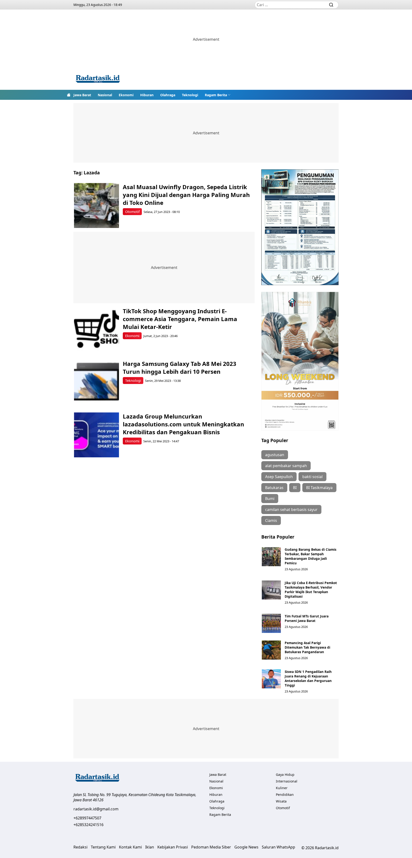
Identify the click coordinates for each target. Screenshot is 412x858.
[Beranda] (68, 95)
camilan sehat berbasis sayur (291, 509)
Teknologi (190, 95)
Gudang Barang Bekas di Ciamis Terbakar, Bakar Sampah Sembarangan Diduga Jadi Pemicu (310, 556)
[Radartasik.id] (98, 79)
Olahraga (167, 95)
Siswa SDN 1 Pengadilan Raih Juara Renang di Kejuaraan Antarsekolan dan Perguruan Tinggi (308, 678)
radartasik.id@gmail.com (95, 809)
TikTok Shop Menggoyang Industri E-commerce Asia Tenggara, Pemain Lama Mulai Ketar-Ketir (180, 319)
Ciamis (271, 520)
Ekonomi (126, 95)
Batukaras (274, 487)
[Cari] (331, 5)
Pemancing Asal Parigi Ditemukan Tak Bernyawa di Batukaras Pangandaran (307, 647)
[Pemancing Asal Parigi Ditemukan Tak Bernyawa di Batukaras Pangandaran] (271, 650)
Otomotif (132, 211)
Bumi (269, 498)
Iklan (149, 847)
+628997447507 (87, 818)
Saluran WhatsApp (278, 847)
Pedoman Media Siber (211, 847)
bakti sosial (312, 476)
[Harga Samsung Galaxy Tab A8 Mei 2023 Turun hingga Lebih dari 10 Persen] (96, 382)
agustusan (274, 454)
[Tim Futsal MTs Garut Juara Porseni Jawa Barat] (271, 623)
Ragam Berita (216, 95)
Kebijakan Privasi (172, 847)
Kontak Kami (130, 847)
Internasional (286, 781)
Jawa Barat (82, 95)
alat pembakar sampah (286, 465)
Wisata (281, 801)
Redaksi (80, 847)
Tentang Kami (103, 847)
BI (295, 487)
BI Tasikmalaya (319, 487)
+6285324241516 (88, 824)
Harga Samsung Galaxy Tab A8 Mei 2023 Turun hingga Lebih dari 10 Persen (179, 367)
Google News (246, 847)
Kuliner (282, 788)
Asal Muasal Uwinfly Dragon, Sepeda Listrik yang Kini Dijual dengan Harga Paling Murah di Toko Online (186, 195)
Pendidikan (285, 794)
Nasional (105, 95)
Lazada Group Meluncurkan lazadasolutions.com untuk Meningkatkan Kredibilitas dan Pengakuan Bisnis (183, 424)
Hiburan (147, 95)
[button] (218, 95)
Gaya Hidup (285, 774)
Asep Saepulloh (279, 476)
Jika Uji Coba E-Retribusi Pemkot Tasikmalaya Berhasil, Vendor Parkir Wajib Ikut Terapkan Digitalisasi (311, 589)
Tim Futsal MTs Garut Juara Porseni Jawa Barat (307, 618)
